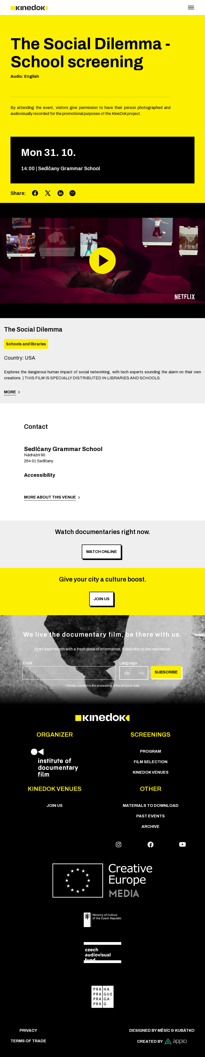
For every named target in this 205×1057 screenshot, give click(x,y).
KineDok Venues (150, 772)
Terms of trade (28, 1041)
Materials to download (150, 805)
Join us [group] (102, 599)
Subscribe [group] (166, 672)
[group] (69, 670)
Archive (151, 826)
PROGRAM (150, 751)
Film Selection (151, 762)
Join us (54, 805)
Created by (150, 1041)
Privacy (28, 1030)
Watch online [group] (101, 551)
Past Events (150, 816)
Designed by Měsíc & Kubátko (161, 1030)
